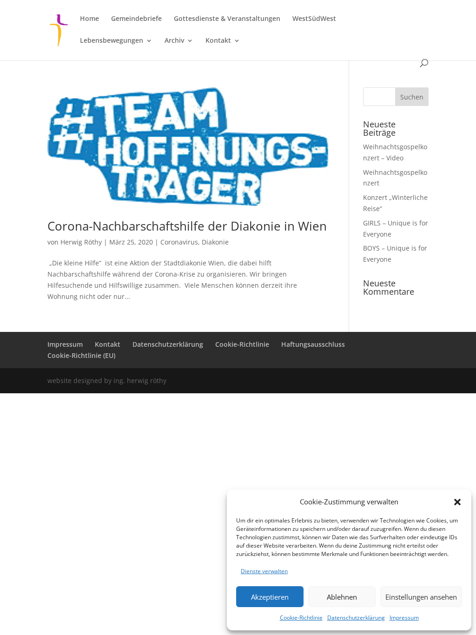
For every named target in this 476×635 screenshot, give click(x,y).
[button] (457, 502)
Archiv (174, 41)
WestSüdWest (314, 19)
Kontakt (218, 41)
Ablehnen (342, 597)
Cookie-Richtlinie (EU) (81, 355)
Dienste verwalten (264, 571)
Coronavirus (179, 242)
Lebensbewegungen (111, 41)
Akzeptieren (270, 597)
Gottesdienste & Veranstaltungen (227, 19)
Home (89, 19)
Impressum (404, 618)
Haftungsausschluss (313, 344)
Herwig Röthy (81, 242)
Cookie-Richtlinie (301, 618)
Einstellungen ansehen (421, 597)
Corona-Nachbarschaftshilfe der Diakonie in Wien (187, 226)
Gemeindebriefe (136, 19)
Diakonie (215, 242)
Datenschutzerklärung (356, 618)
